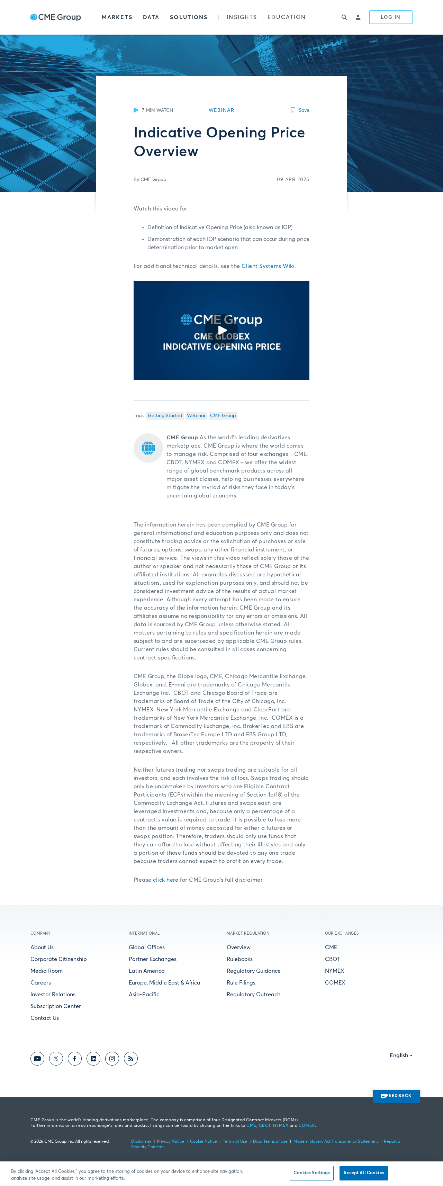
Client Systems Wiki (268, 266)
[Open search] (345, 17)
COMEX (335, 983)
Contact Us (44, 1018)
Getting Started (165, 415)
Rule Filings (241, 983)
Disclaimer (141, 1142)
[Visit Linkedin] (93, 1060)
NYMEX (334, 971)
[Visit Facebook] (75, 1060)
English (399, 1055)
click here (166, 880)
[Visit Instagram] (112, 1060)
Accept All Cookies (363, 1173)
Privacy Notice (170, 1142)
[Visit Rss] (131, 1060)
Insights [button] (242, 17)
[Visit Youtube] (37, 1060)
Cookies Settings (311, 1173)
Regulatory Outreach (253, 994)
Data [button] (151, 17)
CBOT (332, 959)
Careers (40, 983)
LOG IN (391, 17)
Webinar (196, 415)
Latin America (147, 971)
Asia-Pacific (144, 994)
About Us (42, 947)
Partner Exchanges (153, 959)
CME (331, 947)
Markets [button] (117, 17)
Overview (239, 947)
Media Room (46, 971)
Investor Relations (52, 994)
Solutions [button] (189, 17)
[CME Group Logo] (55, 17)
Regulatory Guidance (254, 971)
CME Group (223, 415)
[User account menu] (358, 17)
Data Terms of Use (270, 1142)
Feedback (399, 1096)
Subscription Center (55, 1006)
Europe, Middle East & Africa (164, 983)
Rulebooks (240, 959)
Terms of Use (235, 1142)
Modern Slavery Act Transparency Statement (335, 1142)
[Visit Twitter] (56, 1060)
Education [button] (287, 17)
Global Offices (147, 947)
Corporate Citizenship (58, 959)
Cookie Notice (203, 1142)
